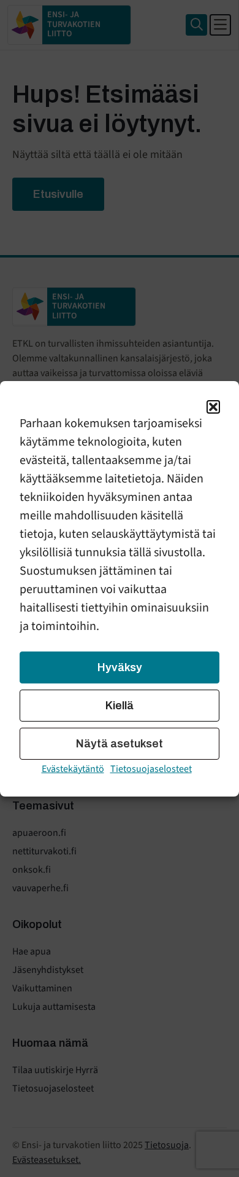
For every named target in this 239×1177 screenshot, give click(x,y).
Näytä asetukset (119, 744)
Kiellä (119, 705)
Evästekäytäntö (73, 769)
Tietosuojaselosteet (151, 769)
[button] (213, 407)
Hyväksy (119, 667)
